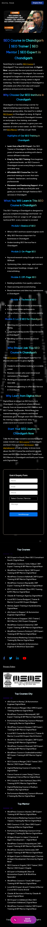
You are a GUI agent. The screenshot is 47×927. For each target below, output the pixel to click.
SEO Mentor (12, 130)
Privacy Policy (9, 666)
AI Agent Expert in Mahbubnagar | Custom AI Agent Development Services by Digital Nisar (25, 859)
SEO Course (28, 64)
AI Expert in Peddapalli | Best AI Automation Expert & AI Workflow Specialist (21, 874)
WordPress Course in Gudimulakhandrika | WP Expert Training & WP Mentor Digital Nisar (24, 755)
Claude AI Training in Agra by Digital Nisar (24, 595)
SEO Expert (8, 114)
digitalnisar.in (9, 448)
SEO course (12, 358)
